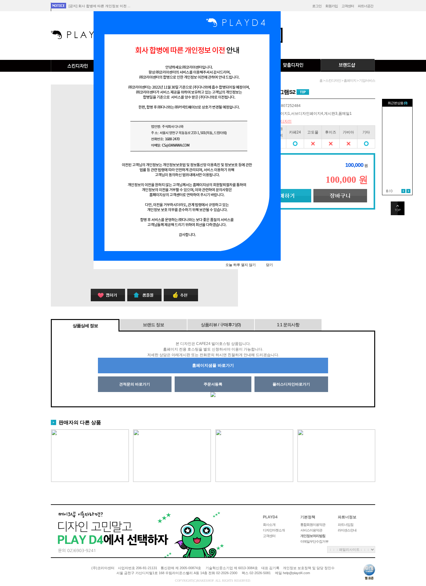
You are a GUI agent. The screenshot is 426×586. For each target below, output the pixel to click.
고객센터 (347, 6)
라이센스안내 (347, 530)
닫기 (269, 265)
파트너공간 (365, 6)
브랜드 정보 (153, 324)
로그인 (317, 6)
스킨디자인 (78, 66)
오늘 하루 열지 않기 (240, 265)
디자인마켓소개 (274, 530)
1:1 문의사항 (288, 324)
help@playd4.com (296, 573)
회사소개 (269, 524)
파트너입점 (345, 524)
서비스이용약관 (311, 530)
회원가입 (331, 6)
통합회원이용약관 (312, 524)
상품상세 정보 (85, 325)
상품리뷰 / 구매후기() (221, 324)
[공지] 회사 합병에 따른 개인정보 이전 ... (99, 6)
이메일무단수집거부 (314, 541)
